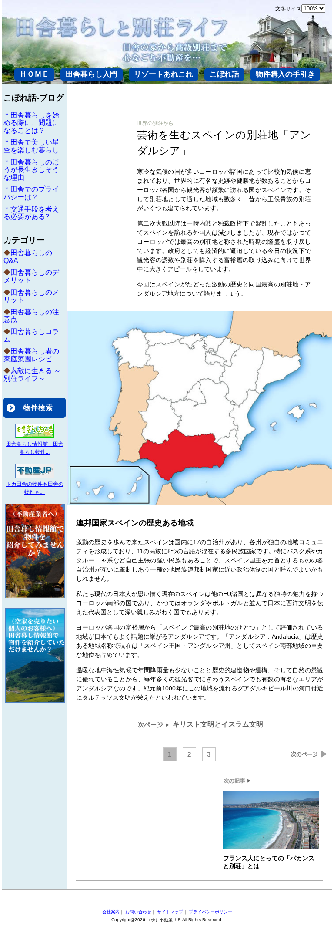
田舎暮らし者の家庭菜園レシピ (31, 355)
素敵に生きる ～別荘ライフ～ (32, 374)
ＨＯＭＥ (34, 74)
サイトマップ (170, 911)
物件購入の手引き (285, 74)
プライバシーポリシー (210, 911)
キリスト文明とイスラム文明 (218, 724)
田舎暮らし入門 (91, 74)
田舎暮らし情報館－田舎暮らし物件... (34, 448)
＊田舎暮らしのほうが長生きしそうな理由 (31, 169)
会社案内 (111, 911)
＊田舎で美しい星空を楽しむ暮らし (31, 146)
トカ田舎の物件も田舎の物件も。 (34, 488)
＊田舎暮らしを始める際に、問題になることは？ (31, 122)
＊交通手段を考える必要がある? (31, 213)
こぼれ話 (224, 74)
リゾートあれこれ (163, 74)
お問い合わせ (138, 911)
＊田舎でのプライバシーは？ (31, 193)
